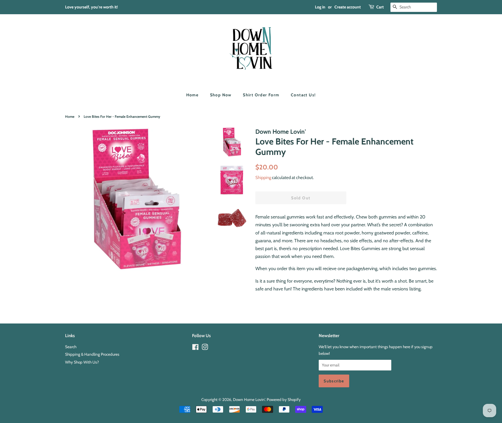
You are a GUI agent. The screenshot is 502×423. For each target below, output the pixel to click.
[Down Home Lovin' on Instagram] (205, 348)
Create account (347, 7)
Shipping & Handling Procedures (92, 354)
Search (70, 346)
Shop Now (221, 94)
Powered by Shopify (284, 399)
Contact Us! (303, 94)
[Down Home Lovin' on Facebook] (195, 348)
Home (192, 94)
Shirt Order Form (261, 94)
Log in (320, 7)
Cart (380, 7)
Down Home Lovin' (249, 399)
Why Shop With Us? (82, 362)
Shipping (263, 177)
